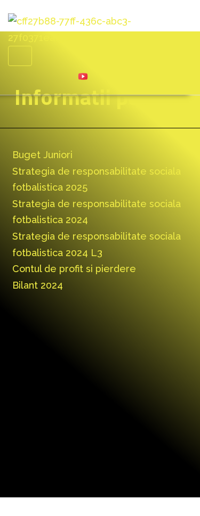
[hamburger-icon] (20, 56)
